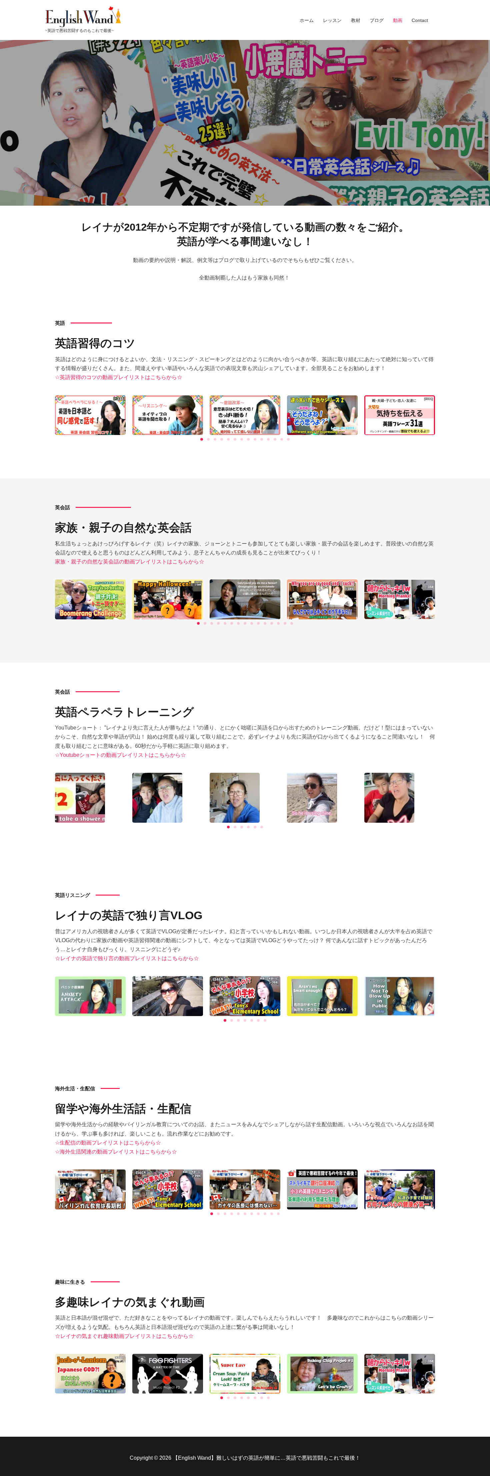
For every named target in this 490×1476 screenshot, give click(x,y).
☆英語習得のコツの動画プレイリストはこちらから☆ (118, 377)
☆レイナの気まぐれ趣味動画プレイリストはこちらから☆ (124, 1336)
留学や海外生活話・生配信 (123, 1108)
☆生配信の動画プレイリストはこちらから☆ (108, 1143)
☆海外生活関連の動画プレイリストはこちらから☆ (116, 1152)
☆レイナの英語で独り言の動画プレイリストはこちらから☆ (127, 958)
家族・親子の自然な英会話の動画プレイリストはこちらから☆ (129, 561)
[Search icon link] (442, 19)
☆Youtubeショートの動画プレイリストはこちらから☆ (120, 755)
